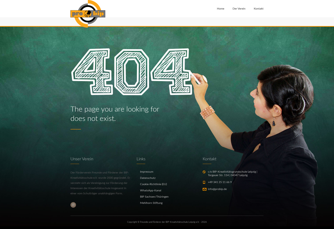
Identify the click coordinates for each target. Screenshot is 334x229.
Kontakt (259, 8)
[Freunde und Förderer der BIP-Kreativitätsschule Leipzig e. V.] (87, 8)
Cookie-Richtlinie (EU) (153, 184)
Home (220, 8)
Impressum (146, 171)
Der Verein (239, 8)
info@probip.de (217, 189)
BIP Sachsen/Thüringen (154, 196)
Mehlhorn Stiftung (151, 203)
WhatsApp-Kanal (150, 190)
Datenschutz (148, 178)
